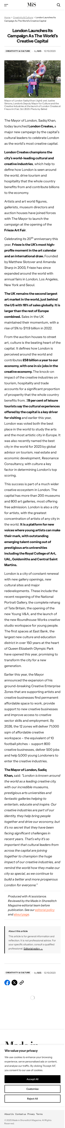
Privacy (31, 1114)
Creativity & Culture (23, 17)
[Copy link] (21, 982)
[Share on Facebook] (7, 982)
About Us (9, 1114)
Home (7, 17)
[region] (32, 1075)
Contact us (20, 1114)
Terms (39, 1114)
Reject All (32, 1098)
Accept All (32, 1079)
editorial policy (45, 910)
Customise (32, 1089)
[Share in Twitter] (14, 982)
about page (21, 914)
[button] (6, 5)
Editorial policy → (33, 948)
